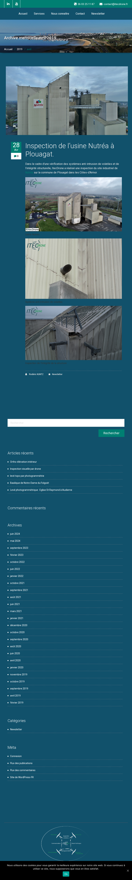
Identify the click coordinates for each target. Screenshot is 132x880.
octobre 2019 (17, 681)
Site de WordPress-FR (22, 777)
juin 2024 (15, 533)
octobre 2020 (17, 632)
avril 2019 (15, 695)
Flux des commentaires (22, 770)
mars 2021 (16, 611)
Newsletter (98, 13)
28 (16, 146)
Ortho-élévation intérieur (23, 461)
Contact (80, 13)
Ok (66, 874)
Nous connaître (60, 13)
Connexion (16, 756)
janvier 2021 (16, 618)
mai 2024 (15, 540)
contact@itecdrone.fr (116, 4)
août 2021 (15, 597)
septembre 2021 (19, 590)
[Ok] (127, 870)
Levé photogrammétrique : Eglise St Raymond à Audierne (41, 490)
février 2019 (16, 702)
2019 (19, 49)
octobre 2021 (17, 583)
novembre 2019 (18, 674)
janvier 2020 (16, 667)
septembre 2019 (19, 688)
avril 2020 (15, 660)
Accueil (23, 13)
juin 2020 (15, 653)
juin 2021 (15, 604)
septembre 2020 (19, 639)
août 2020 (15, 646)
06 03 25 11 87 (86, 4)
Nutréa (29, 172)
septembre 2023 (19, 548)
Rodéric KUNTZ (36, 374)
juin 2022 (15, 569)
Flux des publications (21, 763)
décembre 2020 (18, 625)
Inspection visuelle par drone (25, 468)
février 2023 (16, 555)
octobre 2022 (17, 562)
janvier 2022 (16, 576)
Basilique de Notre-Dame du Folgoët (29, 483)
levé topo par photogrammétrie (27, 475)
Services (39, 13)
